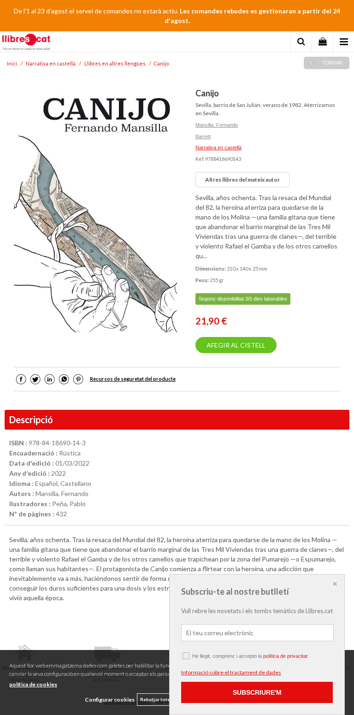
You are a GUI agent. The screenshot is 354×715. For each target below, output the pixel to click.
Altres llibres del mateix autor (242, 179)
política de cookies (33, 684)
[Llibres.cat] (26, 43)
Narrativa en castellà (218, 147)
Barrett (203, 136)
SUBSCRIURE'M (257, 692)
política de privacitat (285, 656)
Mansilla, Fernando (216, 125)
